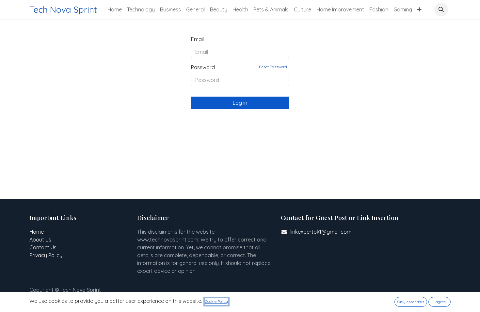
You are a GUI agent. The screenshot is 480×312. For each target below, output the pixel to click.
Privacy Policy (45, 255)
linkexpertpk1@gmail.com (320, 231)
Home (36, 231)
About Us (40, 239)
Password (239, 67)
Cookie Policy (216, 301)
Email (197, 39)
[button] (441, 9)
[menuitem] (114, 9)
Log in (240, 103)
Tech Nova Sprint (63, 9)
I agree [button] (440, 301)
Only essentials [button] (410, 301)
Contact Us (42, 247)
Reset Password (273, 66)
